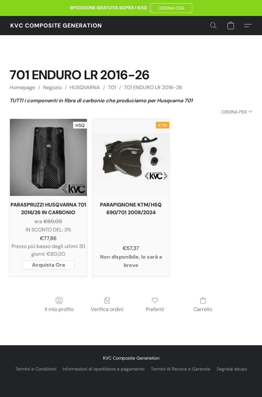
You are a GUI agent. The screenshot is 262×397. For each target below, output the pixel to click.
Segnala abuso (232, 369)
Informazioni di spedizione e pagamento (103, 369)
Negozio (52, 87)
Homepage (22, 87)
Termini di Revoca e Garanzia (180, 369)
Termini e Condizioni (35, 369)
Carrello (203, 309)
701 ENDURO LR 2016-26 (153, 87)
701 (112, 87)
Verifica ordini (107, 309)
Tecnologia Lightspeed (131, 380)
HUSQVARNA (85, 87)
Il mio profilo (59, 309)
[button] (171, 8)
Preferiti (155, 309)
